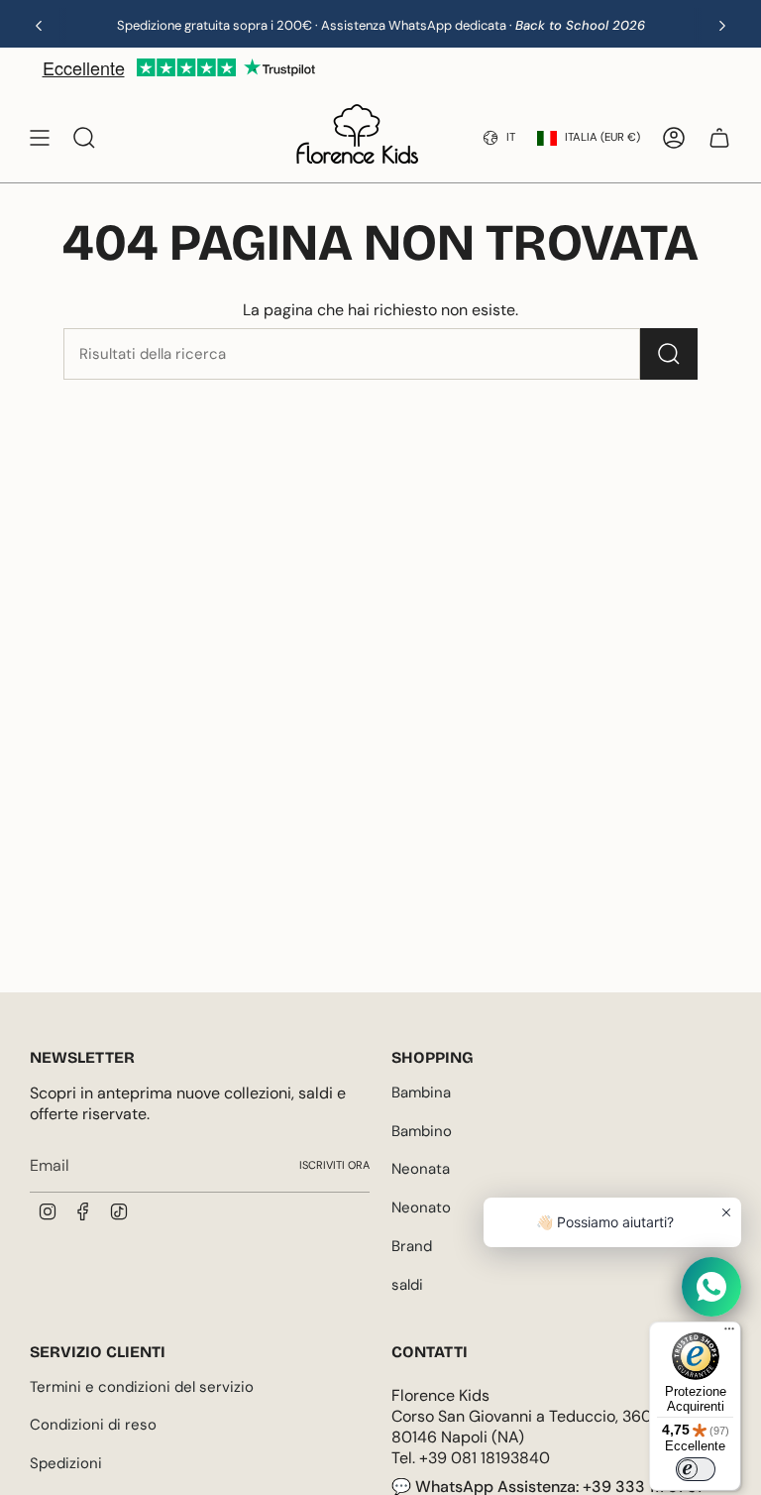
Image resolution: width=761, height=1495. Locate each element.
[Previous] (39, 26)
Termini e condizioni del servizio (142, 1387)
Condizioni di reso (93, 1425)
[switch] (695, 1469)
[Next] (722, 26)
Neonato (421, 1207)
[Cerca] (669, 354)
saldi (407, 1285)
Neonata (420, 1169)
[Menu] (729, 1333)
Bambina (421, 1092)
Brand (411, 1246)
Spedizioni (66, 1463)
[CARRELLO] (719, 138)
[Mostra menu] (39, 138)
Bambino (421, 1131)
